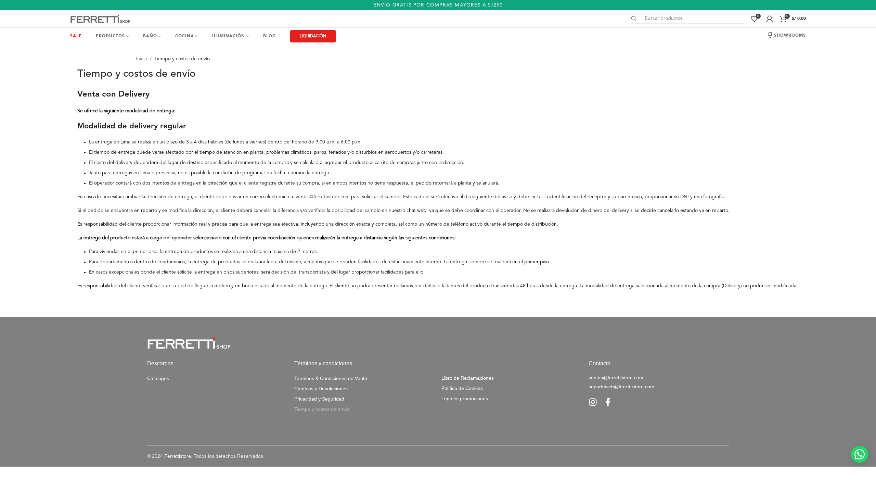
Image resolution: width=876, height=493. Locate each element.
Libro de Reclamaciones (467, 378)
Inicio (141, 58)
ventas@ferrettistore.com (323, 196)
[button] (859, 454)
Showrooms (790, 36)
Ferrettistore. (178, 456)
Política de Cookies (462, 388)
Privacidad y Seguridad (319, 399)
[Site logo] (101, 18)
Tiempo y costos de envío (322, 409)
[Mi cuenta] (769, 19)
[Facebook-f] (608, 402)
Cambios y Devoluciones (321, 388)
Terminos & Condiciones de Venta (330, 378)
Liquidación (313, 36)
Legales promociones (464, 398)
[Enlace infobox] (438, 5)
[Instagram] (593, 402)
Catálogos (158, 378)
